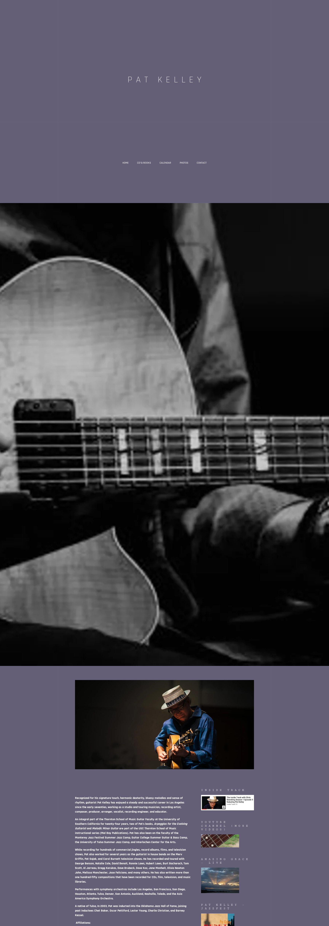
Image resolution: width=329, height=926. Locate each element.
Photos (184, 163)
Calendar (165, 163)
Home (125, 163)
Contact (202, 163)
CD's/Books (144, 163)
